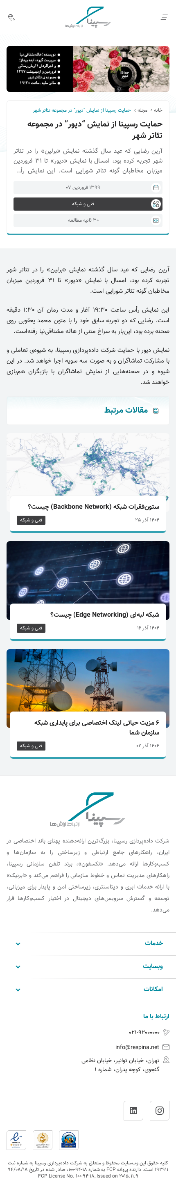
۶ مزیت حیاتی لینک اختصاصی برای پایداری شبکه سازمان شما (96, 728)
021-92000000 (144, 1033)
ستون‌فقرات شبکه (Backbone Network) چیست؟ (93, 507)
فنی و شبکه (31, 520)
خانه (158, 110)
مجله (142, 110)
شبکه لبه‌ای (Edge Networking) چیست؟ (104, 615)
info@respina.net (137, 1047)
